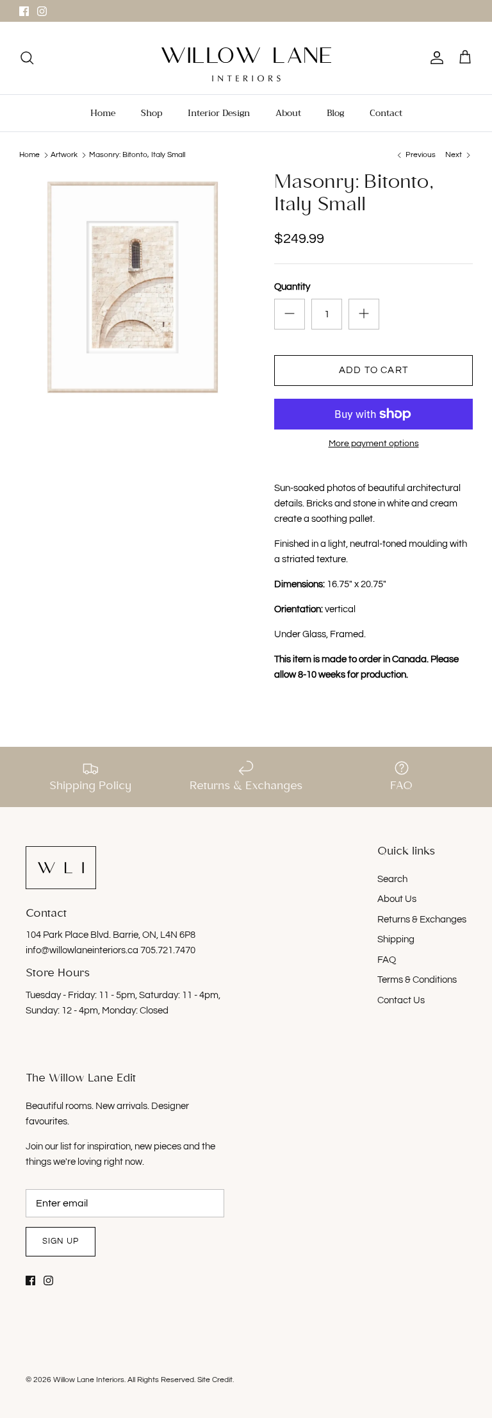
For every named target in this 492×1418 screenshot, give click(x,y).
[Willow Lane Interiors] (246, 64)
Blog (335, 113)
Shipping (395, 939)
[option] (132, 287)
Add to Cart (373, 370)
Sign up (60, 1241)
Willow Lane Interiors (88, 1380)
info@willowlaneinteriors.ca (83, 950)
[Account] (434, 57)
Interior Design (219, 113)
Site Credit (215, 1380)
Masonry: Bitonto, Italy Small (137, 155)
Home (102, 113)
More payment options (374, 443)
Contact (386, 113)
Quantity (292, 287)
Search (392, 879)
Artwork (64, 155)
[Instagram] (42, 11)
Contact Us (401, 1000)
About (288, 113)
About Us (396, 899)
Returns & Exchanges (421, 919)
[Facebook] (24, 11)
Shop (151, 113)
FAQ (386, 960)
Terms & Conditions (417, 980)
